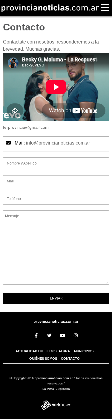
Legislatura (58, 351)
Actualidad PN (29, 351)
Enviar (56, 298)
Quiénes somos (43, 358)
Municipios (83, 351)
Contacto (70, 358)
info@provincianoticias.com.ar (58, 142)
